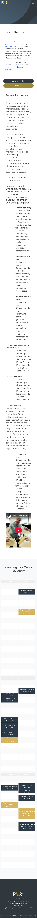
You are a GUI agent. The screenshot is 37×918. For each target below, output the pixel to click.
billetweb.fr (9, 69)
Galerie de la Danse (12, 46)
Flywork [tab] (18, 85)
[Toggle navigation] (32, 3)
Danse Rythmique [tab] (18, 81)
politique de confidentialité (31, 915)
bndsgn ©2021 (13, 915)
